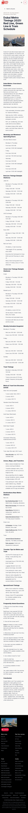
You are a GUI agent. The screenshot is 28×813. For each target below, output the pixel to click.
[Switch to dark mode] (21, 2)
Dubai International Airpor (12, 517)
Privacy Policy (5, 797)
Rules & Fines (18, 763)
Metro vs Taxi (18, 772)
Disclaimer (23, 797)
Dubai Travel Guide (19, 761)
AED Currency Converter (6, 782)
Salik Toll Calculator (5, 770)
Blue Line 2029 (4, 741)
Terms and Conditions (14, 797)
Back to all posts (11, 8)
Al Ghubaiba (9, 525)
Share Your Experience (6, 795)
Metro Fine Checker (5, 777)
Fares (5, 624)
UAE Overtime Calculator (6, 775)
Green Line (3, 739)
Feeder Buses (4, 748)
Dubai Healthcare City (11, 530)
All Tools (17, 739)
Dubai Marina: (9, 510)
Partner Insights (23, 795)
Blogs (2, 750)
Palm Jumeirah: (10, 543)
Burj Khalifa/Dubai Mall (12, 501)
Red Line (3, 736)
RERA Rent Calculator (5, 772)
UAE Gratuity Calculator (6, 784)
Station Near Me (18, 748)
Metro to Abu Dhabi (19, 770)
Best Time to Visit (19, 777)
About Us (6, 793)
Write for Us (15, 795)
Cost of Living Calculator (6, 779)
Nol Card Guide (18, 779)
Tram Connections (5, 745)
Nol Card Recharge (19, 765)
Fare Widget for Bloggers (6, 786)
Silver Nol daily (10, 454)
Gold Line (3, 743)
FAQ (16, 755)
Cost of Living (18, 743)
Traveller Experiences (19, 793)
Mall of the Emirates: (11, 505)
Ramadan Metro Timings (20, 775)
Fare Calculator (18, 736)
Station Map (17, 745)
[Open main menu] (25, 2)
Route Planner (18, 741)
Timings (17, 750)
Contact (11, 793)
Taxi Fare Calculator (5, 768)
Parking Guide (18, 768)
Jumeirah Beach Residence (13, 538)
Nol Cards (17, 752)
